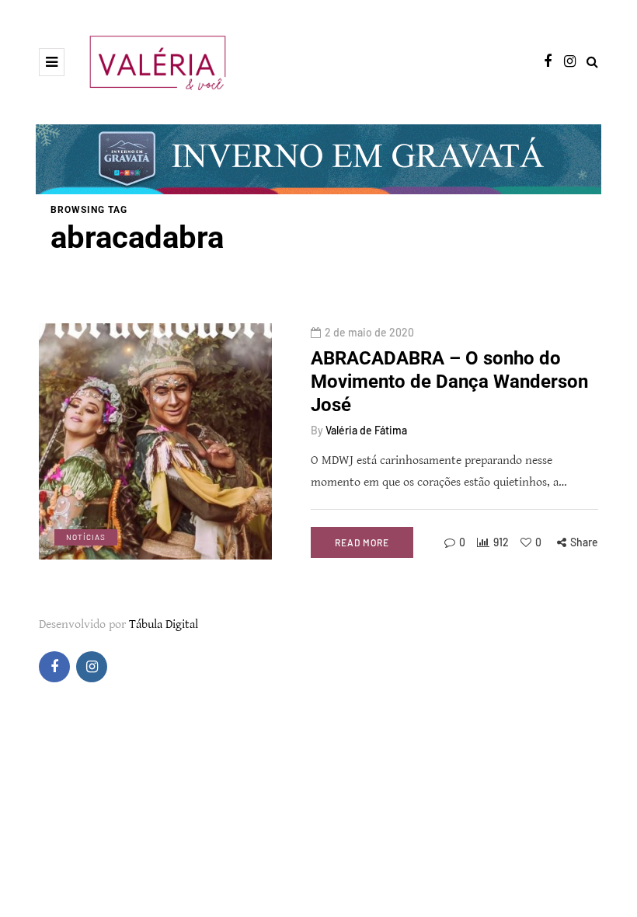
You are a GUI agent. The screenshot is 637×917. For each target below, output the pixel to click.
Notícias (86, 537)
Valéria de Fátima (366, 430)
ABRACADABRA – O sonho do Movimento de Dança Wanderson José (449, 381)
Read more (362, 542)
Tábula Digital (163, 624)
